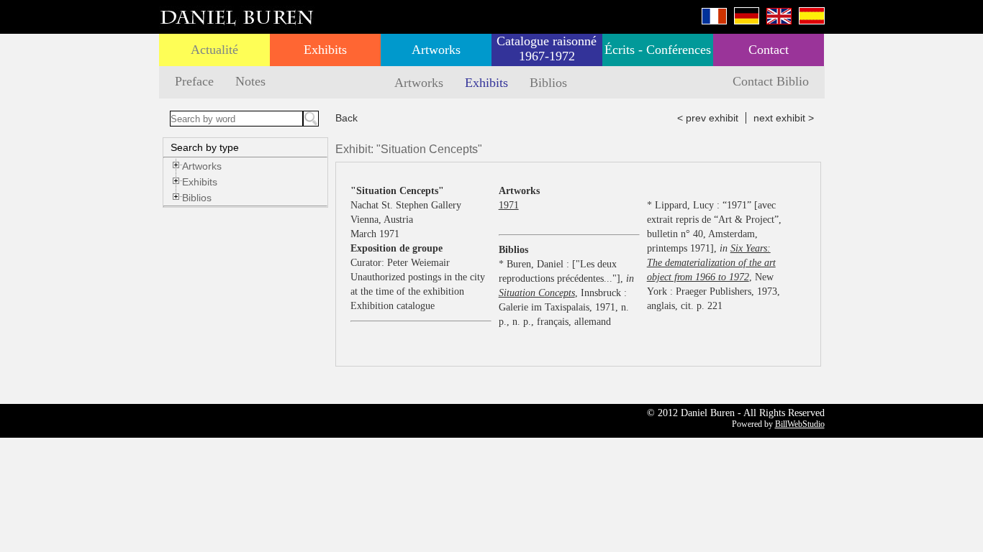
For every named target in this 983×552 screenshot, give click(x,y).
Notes (250, 81)
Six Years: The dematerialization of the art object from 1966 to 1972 (711, 262)
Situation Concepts (537, 293)
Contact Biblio (771, 81)
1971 (509, 205)
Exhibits (325, 49)
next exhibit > (783, 118)
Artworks (436, 49)
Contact (768, 49)
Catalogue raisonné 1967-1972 (547, 48)
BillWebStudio (800, 424)
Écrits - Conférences (657, 49)
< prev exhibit (707, 118)
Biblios (548, 82)
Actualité (214, 49)
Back (346, 118)
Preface (194, 81)
